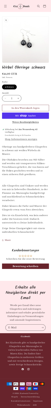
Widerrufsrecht (23, 405)
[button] (5, 6)
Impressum (38, 401)
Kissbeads (24, 393)
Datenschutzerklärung (30, 397)
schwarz (9, 87)
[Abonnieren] (42, 327)
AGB (35, 405)
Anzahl (5, 93)
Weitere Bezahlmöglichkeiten (25, 122)
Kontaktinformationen (20, 401)
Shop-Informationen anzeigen (21, 139)
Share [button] (8, 240)
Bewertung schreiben (25, 266)
